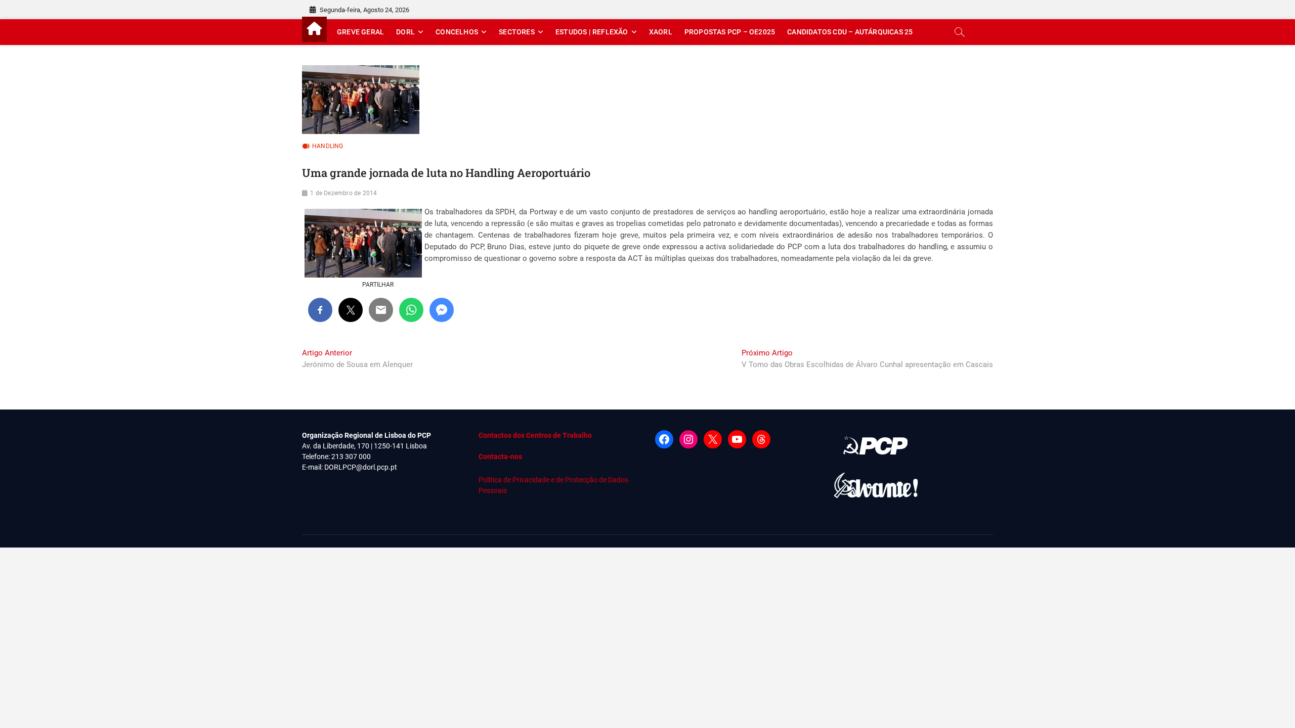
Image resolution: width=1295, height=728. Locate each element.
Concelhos (457, 32)
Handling (327, 146)
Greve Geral (360, 32)
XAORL (660, 32)
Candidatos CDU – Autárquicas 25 (850, 32)
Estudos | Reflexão (591, 32)
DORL (405, 32)
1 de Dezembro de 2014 (343, 193)
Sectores (517, 32)
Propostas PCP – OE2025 (729, 32)
